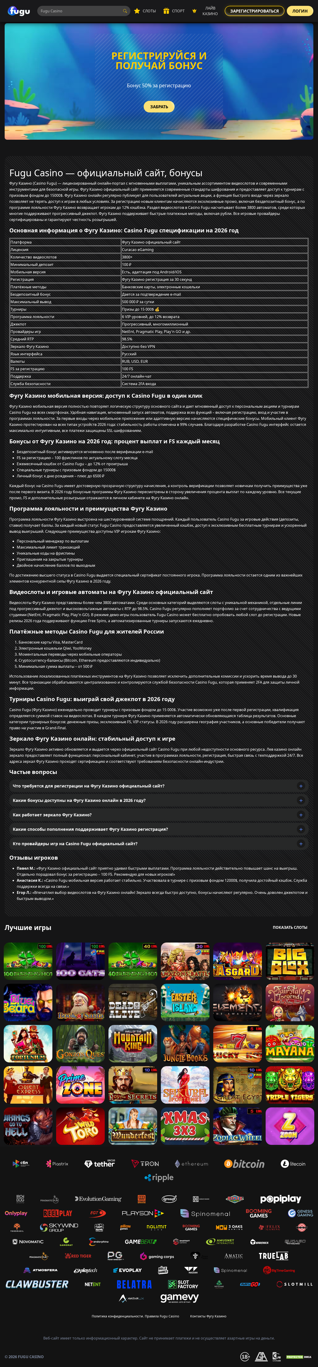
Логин (300, 11)
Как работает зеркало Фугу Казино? (52, 814)
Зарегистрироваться (254, 11)
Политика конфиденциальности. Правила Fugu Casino (135, 1316)
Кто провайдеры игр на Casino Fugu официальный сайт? (75, 843)
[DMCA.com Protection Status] (299, 1357)
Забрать (159, 106)
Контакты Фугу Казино (208, 1316)
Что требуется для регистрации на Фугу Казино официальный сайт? (89, 786)
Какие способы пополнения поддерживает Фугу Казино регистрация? (90, 829)
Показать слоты (290, 927)
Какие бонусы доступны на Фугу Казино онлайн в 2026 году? (79, 800)
